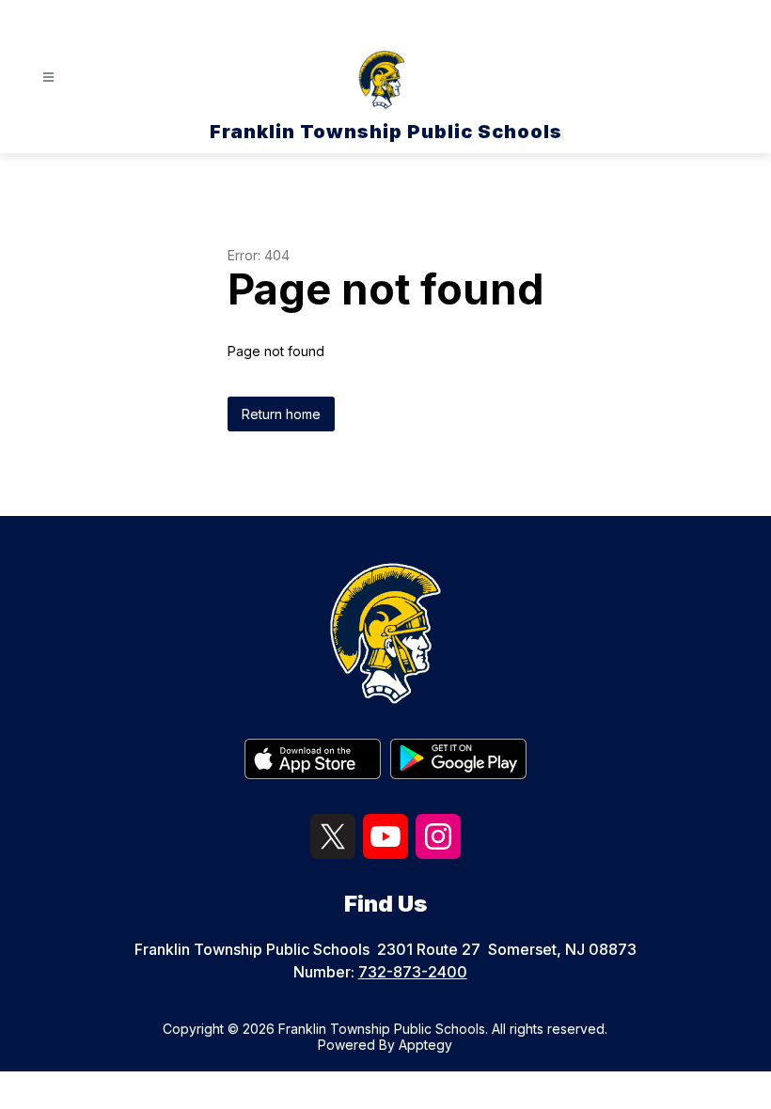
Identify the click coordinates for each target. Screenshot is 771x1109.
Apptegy (425, 1045)
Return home (281, 414)
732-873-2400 (412, 971)
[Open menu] (48, 77)
